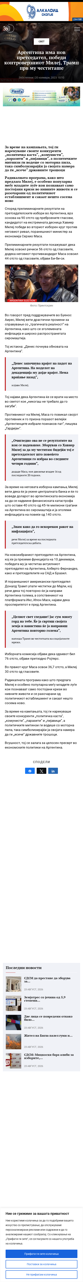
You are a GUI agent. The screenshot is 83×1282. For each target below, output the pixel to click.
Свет (41, 41)
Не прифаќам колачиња (41, 1274)
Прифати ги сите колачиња (41, 1253)
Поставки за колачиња (41, 1264)
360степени (26, 77)
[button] (77, 29)
